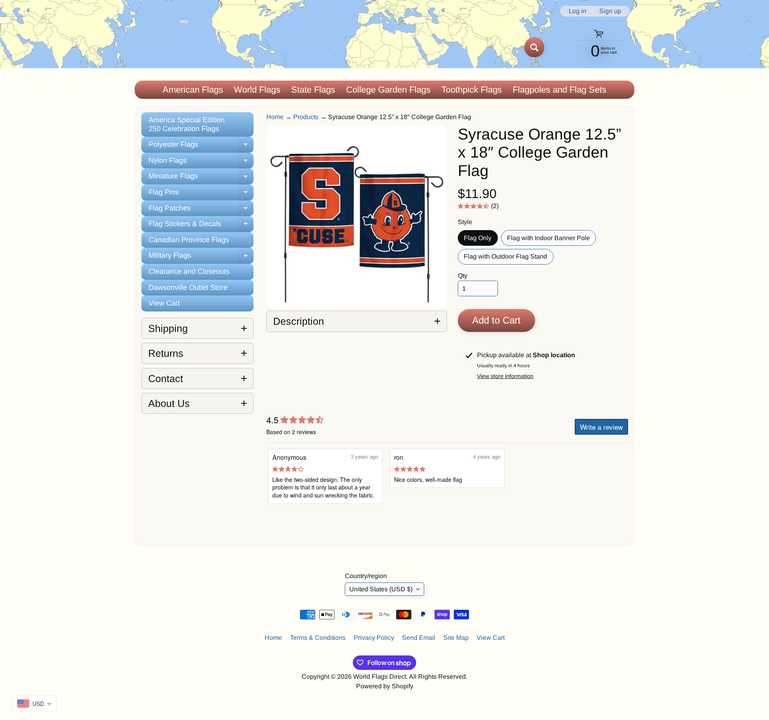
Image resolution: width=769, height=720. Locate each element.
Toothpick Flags (471, 90)
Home (275, 116)
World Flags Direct (379, 676)
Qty (462, 275)
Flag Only (480, 240)
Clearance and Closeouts (189, 271)
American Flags (193, 90)
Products (305, 116)
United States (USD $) (381, 589)
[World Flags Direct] (162, 47)
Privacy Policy (374, 637)
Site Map (456, 637)
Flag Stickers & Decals (201, 226)
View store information (505, 376)
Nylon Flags (201, 162)
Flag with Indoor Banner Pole (551, 240)
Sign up (610, 11)
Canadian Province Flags (189, 240)
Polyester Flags (201, 146)
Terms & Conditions (318, 637)
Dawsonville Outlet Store (188, 287)
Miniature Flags (201, 178)
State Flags (313, 90)
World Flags (257, 90)
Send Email (418, 637)
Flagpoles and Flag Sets (559, 90)
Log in (577, 11)
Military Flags (201, 257)
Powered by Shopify (384, 686)
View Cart (164, 303)
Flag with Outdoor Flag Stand (508, 258)
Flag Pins (201, 194)
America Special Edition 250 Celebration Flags (187, 124)
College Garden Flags (388, 90)
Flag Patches (201, 210)
